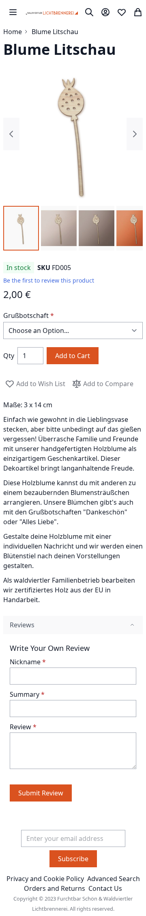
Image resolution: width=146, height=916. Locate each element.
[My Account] (105, 12)
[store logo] (52, 12)
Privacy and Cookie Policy (45, 878)
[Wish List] (122, 12)
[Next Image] (135, 134)
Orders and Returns (54, 888)
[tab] (73, 625)
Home (12, 31)
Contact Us (105, 888)
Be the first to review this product (48, 280)
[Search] (89, 12)
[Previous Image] (11, 134)
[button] (21, 228)
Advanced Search (113, 878)
